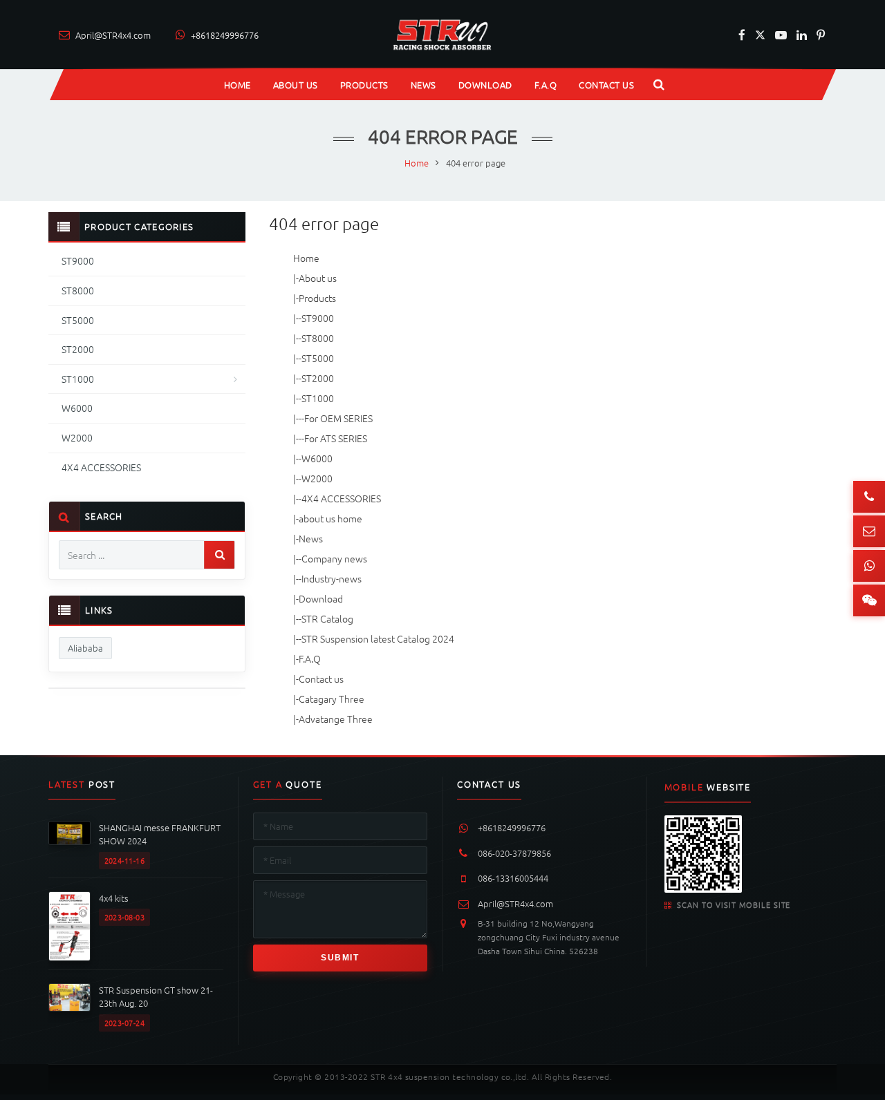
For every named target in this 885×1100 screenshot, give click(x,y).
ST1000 (317, 398)
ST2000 (317, 378)
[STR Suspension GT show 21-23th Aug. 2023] (69, 997)
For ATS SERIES (335, 438)
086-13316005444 (513, 878)
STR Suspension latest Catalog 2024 (377, 638)
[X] (760, 34)
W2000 (317, 478)
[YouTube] (781, 35)
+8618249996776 (512, 828)
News (311, 538)
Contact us (321, 678)
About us (318, 278)
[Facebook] (742, 35)
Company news (334, 558)
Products (317, 298)
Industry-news (331, 578)
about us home (330, 518)
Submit (340, 958)
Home (306, 258)
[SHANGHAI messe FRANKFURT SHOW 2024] (69, 833)
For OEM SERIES (338, 418)
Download (321, 598)
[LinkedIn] (801, 35)
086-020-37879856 (514, 853)
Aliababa (85, 647)
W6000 (317, 458)
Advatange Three (336, 719)
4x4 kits (114, 897)
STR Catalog (327, 618)
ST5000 (317, 358)
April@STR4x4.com (515, 904)
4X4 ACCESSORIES (341, 498)
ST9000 (317, 318)
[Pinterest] (820, 35)
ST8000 (317, 338)
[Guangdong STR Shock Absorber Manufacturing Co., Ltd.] (443, 35)
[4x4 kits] (69, 926)
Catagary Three (331, 698)
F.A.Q (310, 658)
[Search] (219, 555)
